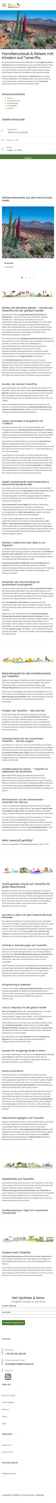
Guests (9, 147)
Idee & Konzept (8, 1395)
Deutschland (30, 1256)
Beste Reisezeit (13, 101)
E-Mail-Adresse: (9, 1306)
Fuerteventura (28, 1275)
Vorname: (6, 1312)
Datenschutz (7, 1452)
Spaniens (30, 65)
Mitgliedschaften (9, 1473)
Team (4, 1416)
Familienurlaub (28, 1495)
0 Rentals (9, 267)
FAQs (4, 1423)
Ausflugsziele (12, 103)
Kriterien (5, 1409)
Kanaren (9, 263)
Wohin (10, 98)
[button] (22, 277)
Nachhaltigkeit (8, 1402)
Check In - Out (12, 140)
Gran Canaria (11, 1275)
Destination (12, 129)
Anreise (10, 108)
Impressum (7, 1445)
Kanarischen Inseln (45, 1273)
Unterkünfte (12, 106)
